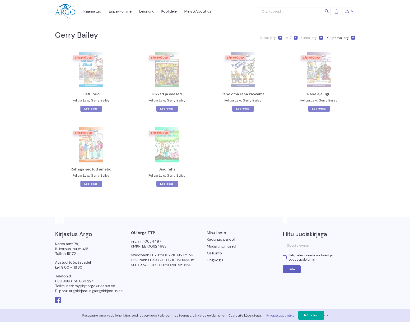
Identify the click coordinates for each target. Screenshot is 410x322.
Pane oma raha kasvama (243, 94)
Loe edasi (91, 108)
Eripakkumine (120, 11)
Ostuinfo (214, 253)
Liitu (292, 269)
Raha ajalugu (319, 94)
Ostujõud (91, 94)
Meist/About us (197, 11)
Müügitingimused (221, 246)
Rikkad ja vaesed (167, 94)
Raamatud (92, 11)
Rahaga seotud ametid (91, 169)
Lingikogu (215, 260)
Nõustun (311, 315)
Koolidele (169, 11)
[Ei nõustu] (326, 315)
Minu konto (216, 232)
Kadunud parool (221, 239)
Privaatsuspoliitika (280, 315)
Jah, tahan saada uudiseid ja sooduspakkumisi (311, 257)
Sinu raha (167, 169)
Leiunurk (146, 11)
